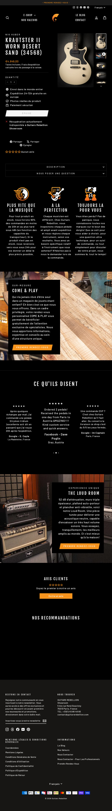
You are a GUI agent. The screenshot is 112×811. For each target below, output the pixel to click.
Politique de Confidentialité (19, 766)
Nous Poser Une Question (56, 173)
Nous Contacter (65, 754)
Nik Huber (12, 34)
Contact (80, 20)
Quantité (12, 77)
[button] (13, 151)
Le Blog (81, 15)
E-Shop (28, 15)
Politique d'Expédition (16, 770)
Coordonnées (12, 748)
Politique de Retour (15, 775)
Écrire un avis (56, 596)
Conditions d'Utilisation (17, 761)
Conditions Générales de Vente (20, 757)
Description (56, 167)
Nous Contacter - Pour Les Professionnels (79, 759)
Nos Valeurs (29, 20)
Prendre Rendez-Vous (32, 347)
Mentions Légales (14, 752)
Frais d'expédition (31, 64)
